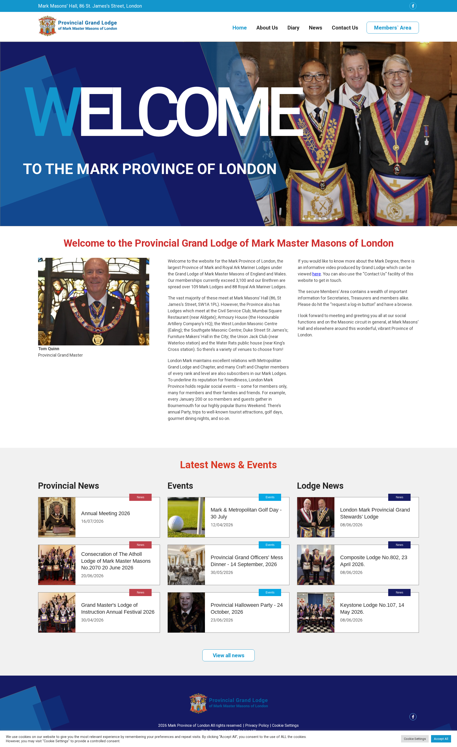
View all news (228, 655)
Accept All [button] (441, 739)
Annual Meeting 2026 (105, 513)
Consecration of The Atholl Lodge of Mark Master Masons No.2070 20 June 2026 (116, 561)
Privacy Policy (257, 725)
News (315, 28)
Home (240, 28)
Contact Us (345, 28)
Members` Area (392, 28)
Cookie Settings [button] (285, 725)
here (316, 273)
